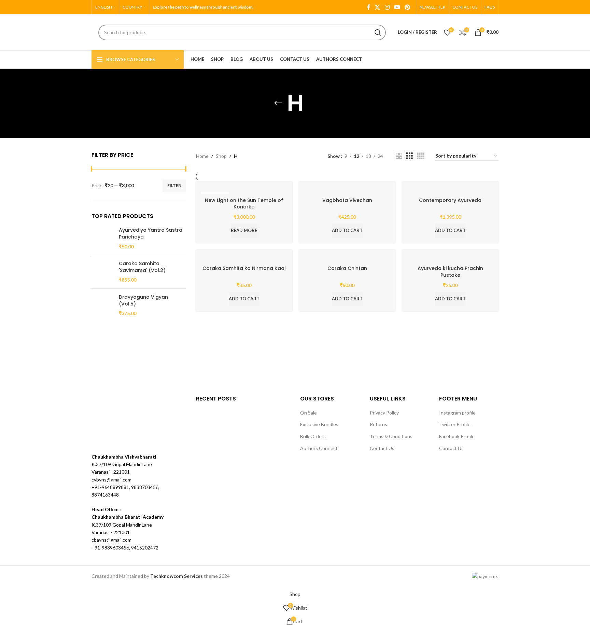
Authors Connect (319, 448)
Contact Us (382, 448)
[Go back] (278, 103)
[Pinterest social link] (407, 7)
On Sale (308, 413)
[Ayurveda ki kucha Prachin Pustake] (450, 258)
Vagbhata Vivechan (347, 200)
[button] (347, 230)
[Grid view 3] (409, 156)
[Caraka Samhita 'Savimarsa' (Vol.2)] (103, 271)
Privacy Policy (384, 413)
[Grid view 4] (420, 156)
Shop (221, 156)
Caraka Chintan (347, 268)
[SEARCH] (378, 32)
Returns (378, 424)
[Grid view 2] (399, 156)
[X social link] (377, 7)
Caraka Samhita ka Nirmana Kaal (244, 268)
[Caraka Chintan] (347, 258)
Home (202, 156)
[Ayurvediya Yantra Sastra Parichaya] (103, 238)
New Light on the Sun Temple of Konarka (244, 203)
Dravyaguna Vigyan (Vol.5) (143, 300)
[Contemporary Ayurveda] (450, 190)
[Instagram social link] (387, 7)
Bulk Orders (313, 436)
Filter (174, 185)
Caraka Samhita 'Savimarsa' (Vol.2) (142, 267)
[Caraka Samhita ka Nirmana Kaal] (244, 258)
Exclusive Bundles (319, 424)
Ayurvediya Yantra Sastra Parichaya (150, 233)
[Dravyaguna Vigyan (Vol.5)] (103, 305)
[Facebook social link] (368, 7)
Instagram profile (457, 413)
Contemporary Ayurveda (450, 200)
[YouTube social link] (397, 7)
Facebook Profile (457, 436)
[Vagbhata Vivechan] (347, 190)
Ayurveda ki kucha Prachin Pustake (450, 271)
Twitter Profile (454, 424)
